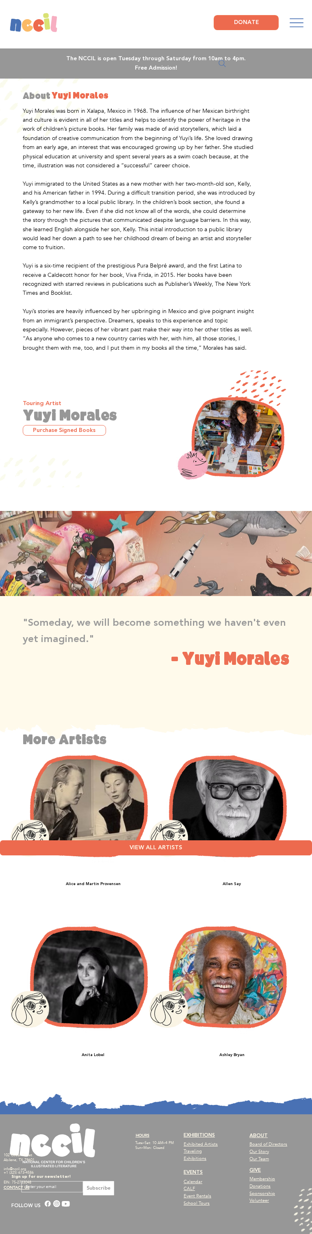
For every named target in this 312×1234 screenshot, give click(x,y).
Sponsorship (262, 1193)
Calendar (193, 1182)
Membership (262, 1179)
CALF (189, 1189)
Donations (260, 1186)
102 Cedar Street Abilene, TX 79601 (19, 1157)
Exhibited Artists (201, 1144)
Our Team (259, 1159)
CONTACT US (17, 1187)
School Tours (197, 1203)
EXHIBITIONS (199, 1135)
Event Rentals (197, 1196)
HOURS (143, 1135)
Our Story (259, 1152)
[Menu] (296, 23)
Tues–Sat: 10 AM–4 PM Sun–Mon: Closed (154, 1145)
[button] (64, 430)
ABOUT (258, 1136)
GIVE (255, 1170)
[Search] (222, 63)
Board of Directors (268, 1144)
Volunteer (259, 1200)
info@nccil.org (15, 1168)
